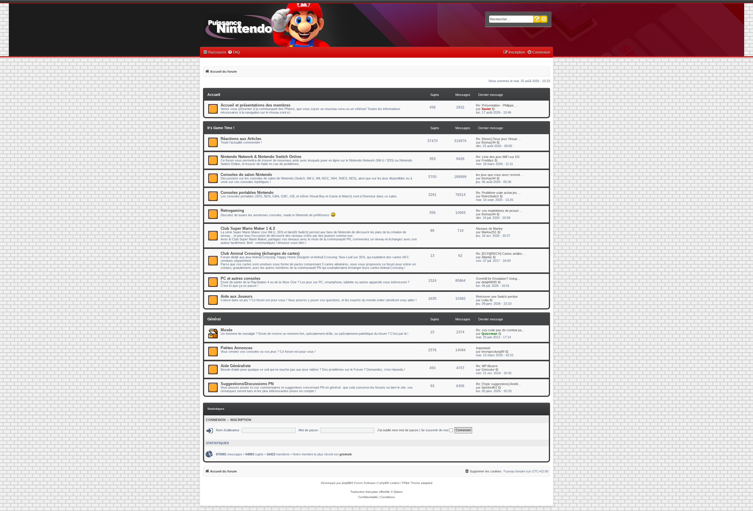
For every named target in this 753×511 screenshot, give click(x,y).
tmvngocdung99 (493, 351)
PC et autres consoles (240, 278)
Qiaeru (398, 491)
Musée (226, 330)
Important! (483, 348)
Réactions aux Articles (241, 139)
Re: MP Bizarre (487, 366)
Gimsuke (488, 369)
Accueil (213, 95)
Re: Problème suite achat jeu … (498, 192)
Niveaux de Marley (489, 228)
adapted (426, 483)
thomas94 (489, 142)
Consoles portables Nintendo (247, 192)
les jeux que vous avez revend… (499, 175)
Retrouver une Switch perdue (497, 296)
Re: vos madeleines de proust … (499, 210)
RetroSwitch (490, 196)
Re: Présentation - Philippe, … (497, 105)
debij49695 (489, 282)
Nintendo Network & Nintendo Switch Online (261, 156)
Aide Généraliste (236, 366)
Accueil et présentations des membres (255, 105)
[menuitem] (234, 52)
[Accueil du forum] (256, 25)
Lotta (485, 300)
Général (214, 319)
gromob (345, 454)
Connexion (216, 420)
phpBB (346, 483)
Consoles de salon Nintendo (246, 174)
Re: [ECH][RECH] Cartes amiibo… (500, 253)
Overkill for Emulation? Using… (498, 278)
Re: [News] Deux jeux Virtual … (498, 139)
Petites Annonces (236, 348)
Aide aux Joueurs (236, 296)
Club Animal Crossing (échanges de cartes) (260, 253)
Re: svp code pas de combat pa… (500, 330)
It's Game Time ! (220, 128)
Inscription (240, 420)
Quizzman (489, 333)
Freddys (488, 160)
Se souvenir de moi (435, 430)
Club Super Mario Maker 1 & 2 (248, 228)
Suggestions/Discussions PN (247, 384)
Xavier (486, 109)
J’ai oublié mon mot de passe (397, 430)
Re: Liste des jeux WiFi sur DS (497, 157)
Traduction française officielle (370, 491)
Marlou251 (489, 232)
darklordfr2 (489, 387)
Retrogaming (232, 210)
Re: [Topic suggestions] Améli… (498, 384)
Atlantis (487, 257)
